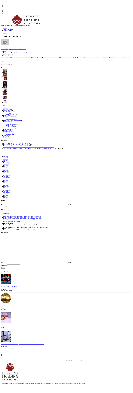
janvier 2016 (6, 172)
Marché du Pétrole (10, 126)
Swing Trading (6, 135)
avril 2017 (5, 160)
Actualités (5, 31)
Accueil (5, 28)
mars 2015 (5, 185)
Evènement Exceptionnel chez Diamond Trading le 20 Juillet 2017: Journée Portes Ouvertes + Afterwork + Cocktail (28, 147)
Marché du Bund (10, 125)
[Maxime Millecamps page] (5, 95)
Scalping (8, 113)
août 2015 (5, 179)
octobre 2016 (6, 164)
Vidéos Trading (54, 383)
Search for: (3, 64)
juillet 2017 (5, 159)
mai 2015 (5, 182)
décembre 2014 (6, 188)
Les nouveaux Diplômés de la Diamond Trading (13, 145)
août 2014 (5, 193)
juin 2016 (5, 166)
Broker (7, 118)
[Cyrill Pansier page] (5, 72)
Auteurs (5, 1)
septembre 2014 (6, 192)
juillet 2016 (5, 165)
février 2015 (6, 186)
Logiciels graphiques (10, 119)
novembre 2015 (6, 175)
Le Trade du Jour (7, 52)
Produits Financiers (26, 52)
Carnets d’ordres (7, 110)
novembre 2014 (6, 190)
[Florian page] (5, 80)
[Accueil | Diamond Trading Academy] (26, 24)
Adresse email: (4, 206)
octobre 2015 (6, 176)
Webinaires (5, 137)
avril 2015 (5, 184)
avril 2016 (5, 169)
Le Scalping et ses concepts (9, 111)
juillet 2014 (5, 195)
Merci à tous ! (17, 221)
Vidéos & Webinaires (8, 29)
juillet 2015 (5, 180)
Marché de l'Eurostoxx (11, 124)
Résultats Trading (7, 130)
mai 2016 (5, 167)
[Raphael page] (5, 98)
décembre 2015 (6, 174)
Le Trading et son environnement (10, 116)
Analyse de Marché (7, 109)
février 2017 (6, 162)
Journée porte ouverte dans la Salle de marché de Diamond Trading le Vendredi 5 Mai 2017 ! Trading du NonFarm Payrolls (30, 148)
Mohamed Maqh (7, 216)
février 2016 (6, 171)
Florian (4, 51)
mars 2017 (5, 161)
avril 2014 (5, 197)
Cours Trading (47, 383)
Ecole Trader (62, 383)
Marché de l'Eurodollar (16, 52)
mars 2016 (5, 170)
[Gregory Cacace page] (5, 83)
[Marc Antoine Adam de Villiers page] (5, 91)
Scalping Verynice (7, 218)
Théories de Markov (10, 114)
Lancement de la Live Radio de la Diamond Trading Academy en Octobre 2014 (20, 229)
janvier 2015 (6, 187)
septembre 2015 (6, 177)
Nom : (2, 204)
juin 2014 (5, 196)
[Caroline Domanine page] (5, 76)
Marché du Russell (10, 128)
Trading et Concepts (7, 30)
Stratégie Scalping (81, 383)
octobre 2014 (6, 191)
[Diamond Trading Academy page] (5, 102)
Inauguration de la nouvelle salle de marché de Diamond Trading (27, 216)
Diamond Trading (7, 221)
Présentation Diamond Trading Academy (12, 120)
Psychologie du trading (8, 129)
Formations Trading (39, 383)
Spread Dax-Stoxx (10, 134)
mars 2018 (5, 157)
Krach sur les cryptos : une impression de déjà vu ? (14, 144)
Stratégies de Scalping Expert (9, 132)
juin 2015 (5, 181)
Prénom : (70, 204)
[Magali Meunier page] (5, 87)
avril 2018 (5, 156)
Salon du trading (7, 131)
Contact (5, 33)
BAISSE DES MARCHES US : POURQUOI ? (14, 143)
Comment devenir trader (71, 383)
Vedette (5, 136)
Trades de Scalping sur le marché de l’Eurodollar (13, 49)
